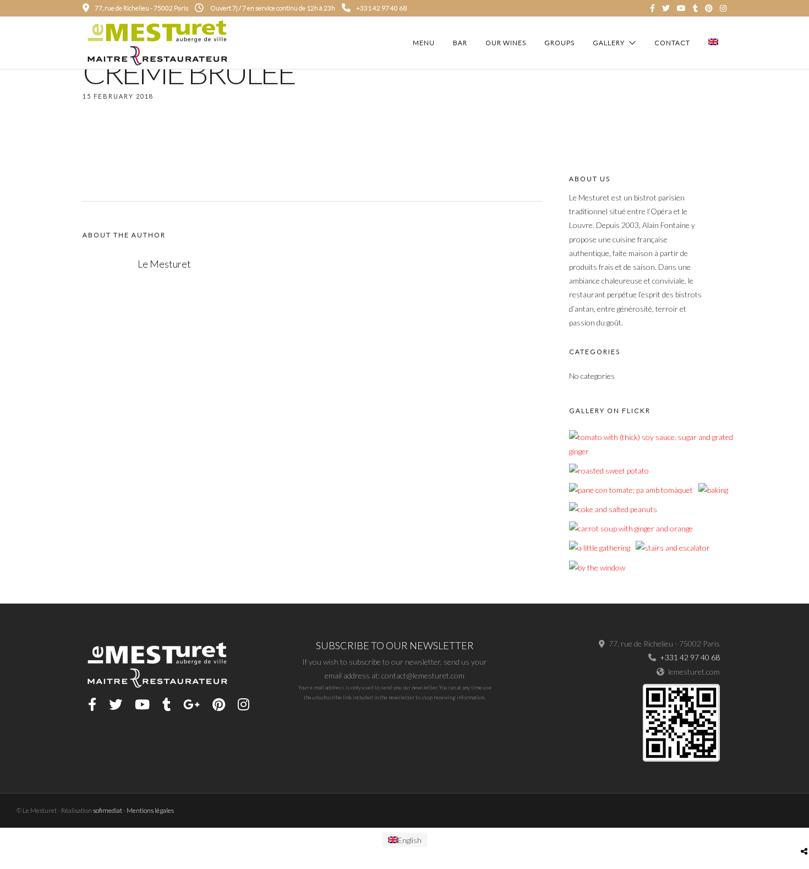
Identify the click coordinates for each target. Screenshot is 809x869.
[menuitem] (404, 840)
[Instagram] (723, 8)
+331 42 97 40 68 (381, 8)
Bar (460, 43)
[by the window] (597, 567)
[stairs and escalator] (673, 547)
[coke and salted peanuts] (613, 509)
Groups (559, 43)
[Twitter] (115, 704)
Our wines (505, 43)
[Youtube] (681, 8)
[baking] (713, 490)
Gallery (609, 43)
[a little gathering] (599, 547)
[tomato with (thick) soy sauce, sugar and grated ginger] (651, 451)
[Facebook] (92, 704)
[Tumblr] (695, 8)
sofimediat (107, 810)
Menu (424, 43)
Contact (672, 43)
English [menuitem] (410, 839)
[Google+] (191, 704)
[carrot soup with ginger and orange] (631, 528)
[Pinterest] (709, 8)
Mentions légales (150, 810)
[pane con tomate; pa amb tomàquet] (631, 490)
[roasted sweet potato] (609, 470)
